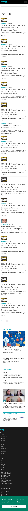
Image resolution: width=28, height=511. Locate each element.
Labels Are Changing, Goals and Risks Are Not (13, 377)
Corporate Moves (4, 224)
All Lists (2, 444)
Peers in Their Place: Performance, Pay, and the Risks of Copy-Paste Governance (13, 375)
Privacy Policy (15, 502)
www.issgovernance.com (6, 483)
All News (3, 440)
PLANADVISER (6, 475)
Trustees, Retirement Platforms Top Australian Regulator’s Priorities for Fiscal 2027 (13, 383)
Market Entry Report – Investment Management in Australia (9, 417)
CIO (1, 475)
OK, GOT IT (14, 506)
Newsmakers (4, 23)
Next (12, 320)
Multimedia (3, 448)
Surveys (2, 442)
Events (2, 446)
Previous (3, 320)
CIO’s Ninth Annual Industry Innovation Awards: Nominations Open (13, 27)
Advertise (3, 467)
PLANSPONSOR (4, 476)
